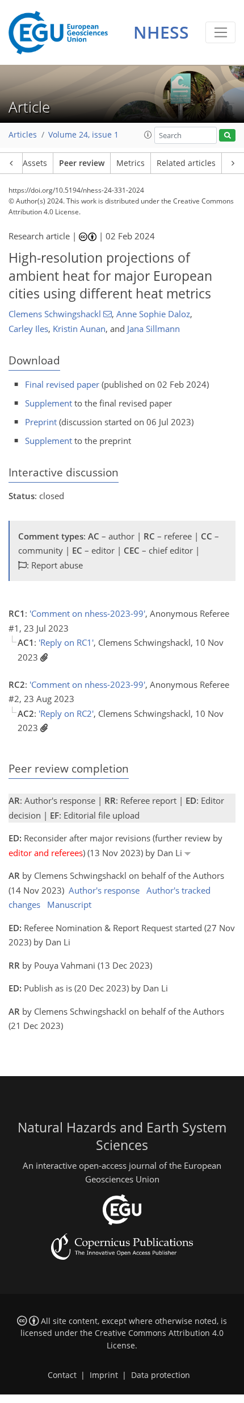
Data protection (160, 1375)
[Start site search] (227, 135)
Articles (23, 135)
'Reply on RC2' (66, 713)
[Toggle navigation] (220, 32)
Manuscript (69, 904)
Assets (35, 163)
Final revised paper (62, 384)
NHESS (161, 32)
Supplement (48, 403)
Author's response (104, 890)
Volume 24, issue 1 (83, 135)
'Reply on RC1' (66, 642)
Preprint (41, 421)
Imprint (104, 1375)
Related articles (186, 163)
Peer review (81, 163)
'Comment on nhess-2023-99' (87, 613)
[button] (148, 135)
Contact (62, 1375)
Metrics (130, 163)
